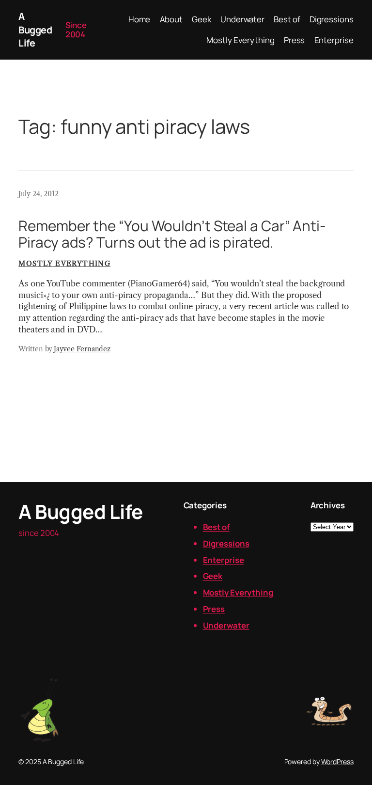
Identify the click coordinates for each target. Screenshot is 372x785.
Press (214, 608)
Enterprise (223, 559)
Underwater (226, 625)
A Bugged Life (35, 29)
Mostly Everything (64, 263)
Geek (213, 575)
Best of (216, 527)
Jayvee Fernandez (82, 349)
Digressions (226, 543)
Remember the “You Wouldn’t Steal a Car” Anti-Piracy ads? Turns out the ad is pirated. (172, 234)
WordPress (337, 761)
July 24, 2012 (38, 193)
